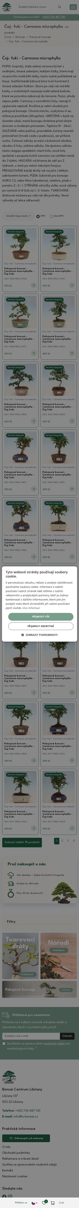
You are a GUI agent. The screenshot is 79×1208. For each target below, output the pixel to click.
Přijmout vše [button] (41, 616)
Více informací (31, 608)
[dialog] (39, 604)
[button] (39, 635)
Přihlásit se (21, 1203)
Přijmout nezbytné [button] (41, 626)
